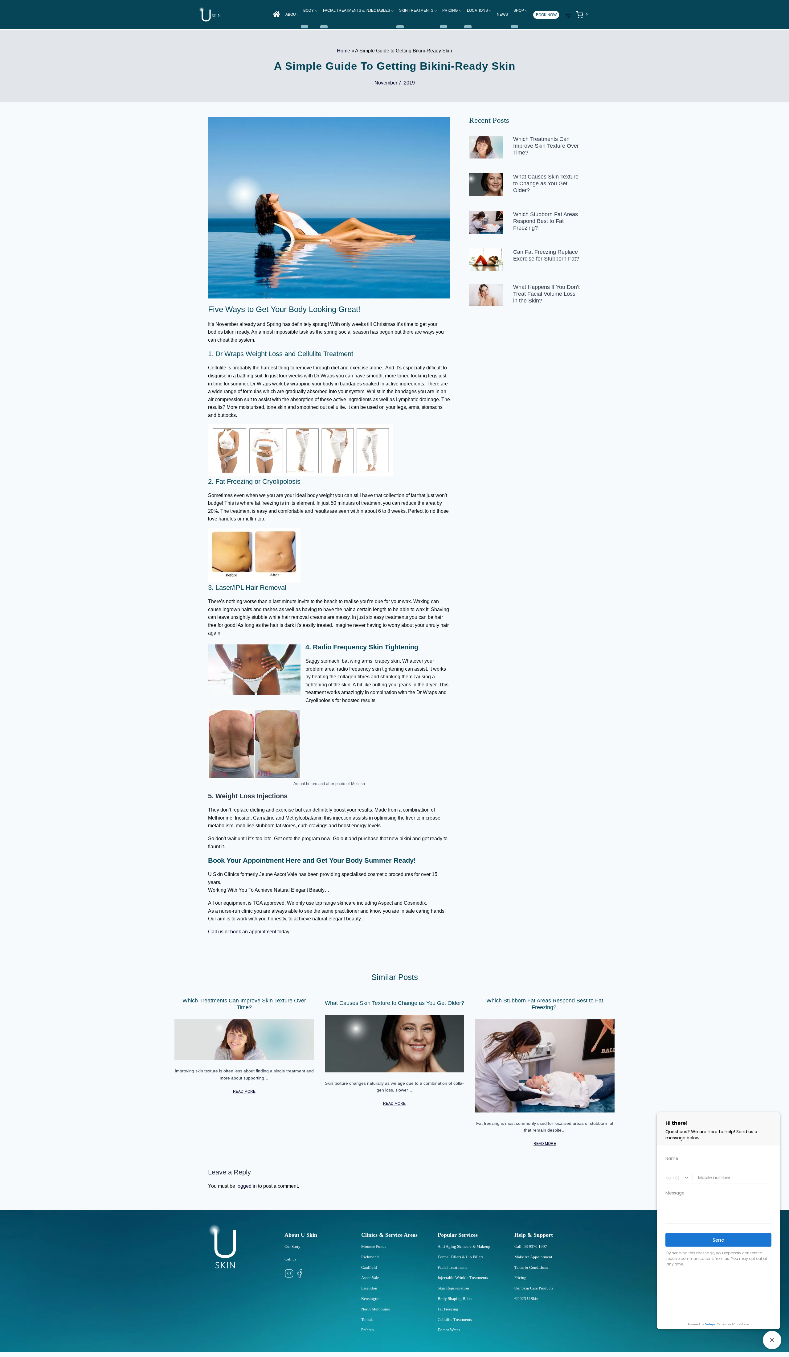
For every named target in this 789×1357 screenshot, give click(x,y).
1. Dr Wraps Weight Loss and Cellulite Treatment (280, 354)
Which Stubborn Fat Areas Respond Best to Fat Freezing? (545, 221)
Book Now (546, 15)
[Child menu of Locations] (468, 26)
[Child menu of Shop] (514, 26)
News (502, 14)
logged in (246, 1186)
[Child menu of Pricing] (443, 26)
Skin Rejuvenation (453, 1288)
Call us (216, 931)
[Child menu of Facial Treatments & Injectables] (324, 26)
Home (343, 50)
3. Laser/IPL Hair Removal (247, 587)
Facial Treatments (452, 1267)
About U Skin (300, 1235)
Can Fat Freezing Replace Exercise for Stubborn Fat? (546, 255)
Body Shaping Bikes (455, 1298)
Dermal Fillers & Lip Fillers (460, 1257)
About (291, 14)
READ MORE (244, 1091)
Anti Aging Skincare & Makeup (464, 1246)
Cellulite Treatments (455, 1319)
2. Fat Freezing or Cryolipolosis (254, 481)
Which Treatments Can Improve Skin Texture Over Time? (546, 146)
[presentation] (486, 147)
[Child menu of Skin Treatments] (400, 26)
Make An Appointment (533, 1257)
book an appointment (253, 931)
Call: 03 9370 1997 (530, 1246)
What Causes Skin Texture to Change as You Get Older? (545, 183)
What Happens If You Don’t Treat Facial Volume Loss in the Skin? (546, 294)
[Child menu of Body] (304, 26)
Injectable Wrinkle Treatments (463, 1277)
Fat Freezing (448, 1309)
